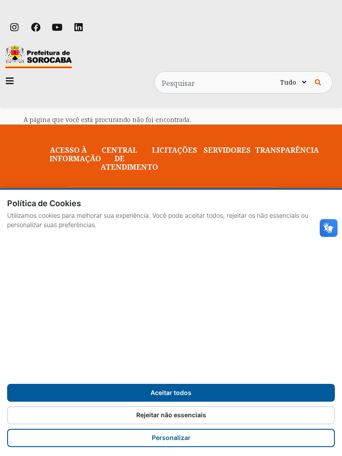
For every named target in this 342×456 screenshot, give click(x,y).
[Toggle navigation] (9, 81)
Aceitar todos (171, 392)
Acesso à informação (75, 154)
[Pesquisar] (318, 82)
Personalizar (171, 437)
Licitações (174, 150)
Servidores (227, 150)
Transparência (287, 150)
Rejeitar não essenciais (171, 415)
